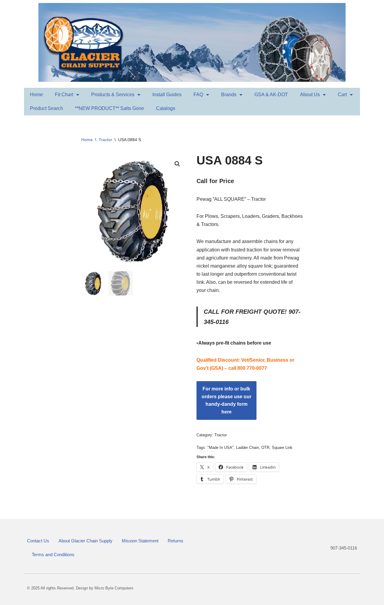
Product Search (46, 108)
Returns (175, 540)
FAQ (198, 94)
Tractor (105, 139)
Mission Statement (140, 540)
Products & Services (112, 94)
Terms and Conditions (53, 554)
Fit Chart (64, 94)
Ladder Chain (247, 447)
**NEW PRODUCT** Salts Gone (109, 108)
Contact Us (38, 540)
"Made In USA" (220, 447)
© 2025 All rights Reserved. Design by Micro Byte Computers (80, 588)
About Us (310, 94)
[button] (177, 164)
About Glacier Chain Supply (85, 540)
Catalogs (165, 108)
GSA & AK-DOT (271, 94)
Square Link (282, 447)
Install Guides (167, 94)
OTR (265, 447)
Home (36, 94)
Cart (342, 94)
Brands (228, 94)
